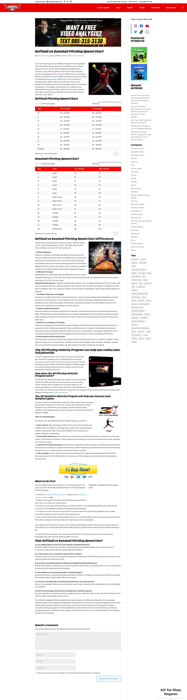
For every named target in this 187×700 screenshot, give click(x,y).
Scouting (134, 237)
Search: (95, 104)
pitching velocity (137, 314)
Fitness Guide (136, 168)
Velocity (141, 338)
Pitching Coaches (137, 307)
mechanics (147, 283)
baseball (134, 263)
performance (136, 297)
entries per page (48, 104)
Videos (133, 250)
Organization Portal (145, 1)
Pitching (134, 201)
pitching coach (144, 304)
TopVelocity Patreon (60, 392)
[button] (54, 108)
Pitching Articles (137, 208)
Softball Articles (67, 56)
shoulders (144, 318)
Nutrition (134, 192)
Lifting (133, 178)
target (134, 331)
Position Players (137, 227)
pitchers (141, 300)
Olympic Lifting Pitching (140, 293)
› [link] (119, 154)
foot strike (142, 273)
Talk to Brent (103, 8)
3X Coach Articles (137, 148)
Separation (135, 318)
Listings (134, 182)
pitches (148, 300)
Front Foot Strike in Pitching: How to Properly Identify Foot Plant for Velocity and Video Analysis (141, 112)
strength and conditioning (140, 328)
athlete (143, 259)
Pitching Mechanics (138, 311)
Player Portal (133, 1)
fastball (134, 273)
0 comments (79, 56)
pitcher (134, 300)
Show (133, 240)
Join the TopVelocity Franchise (117, 1)
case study (142, 263)
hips (143, 276)
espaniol (134, 162)
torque (145, 335)
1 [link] (115, 154)
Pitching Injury (136, 214)
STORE (142, 8)
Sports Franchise (137, 247)
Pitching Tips (136, 218)
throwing (141, 331)
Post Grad (134, 230)
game (149, 273)
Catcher (134, 158)
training (134, 338)
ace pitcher (135, 259)
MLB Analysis (136, 188)
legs (140, 283)
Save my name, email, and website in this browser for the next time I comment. (69, 673)
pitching (134, 304)
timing (148, 331)
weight (134, 342)
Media (133, 185)
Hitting (133, 175)
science (147, 314)
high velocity (136, 276)
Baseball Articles (137, 152)
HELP (118, 8)
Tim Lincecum (136, 335)
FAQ (132, 165)
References (135, 234)
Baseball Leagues (137, 155)
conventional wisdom (139, 269)
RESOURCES (171, 8)
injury (145, 280)
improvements (136, 280)
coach (134, 266)
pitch (144, 297)
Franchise (134, 172)
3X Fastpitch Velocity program (55, 495)
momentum (141, 287)
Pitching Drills (136, 211)
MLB (133, 287)
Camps (130, 8)
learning (134, 283)
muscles (134, 290)
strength (134, 325)
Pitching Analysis (137, 204)
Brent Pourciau (43, 56)
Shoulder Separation (138, 321)
